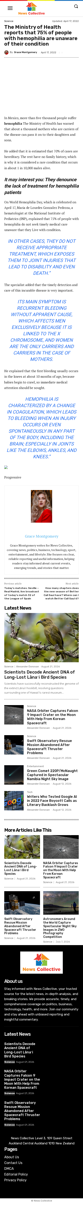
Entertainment (35, 766)
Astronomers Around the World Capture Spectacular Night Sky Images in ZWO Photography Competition (60, 928)
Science (8, 21)
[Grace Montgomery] (7, 52)
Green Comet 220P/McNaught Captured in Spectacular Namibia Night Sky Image (52, 775)
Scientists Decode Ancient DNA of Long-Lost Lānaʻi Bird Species (39, 675)
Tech (30, 792)
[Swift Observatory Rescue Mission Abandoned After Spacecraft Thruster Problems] (14, 745)
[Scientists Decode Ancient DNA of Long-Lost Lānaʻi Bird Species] (41, 637)
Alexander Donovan (27, 666)
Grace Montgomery (25, 52)
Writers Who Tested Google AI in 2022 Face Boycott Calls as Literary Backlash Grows (52, 801)
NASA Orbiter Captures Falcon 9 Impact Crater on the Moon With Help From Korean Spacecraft (52, 717)
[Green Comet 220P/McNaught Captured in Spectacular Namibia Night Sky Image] (14, 775)
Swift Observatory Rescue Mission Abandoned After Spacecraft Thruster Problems (49, 747)
